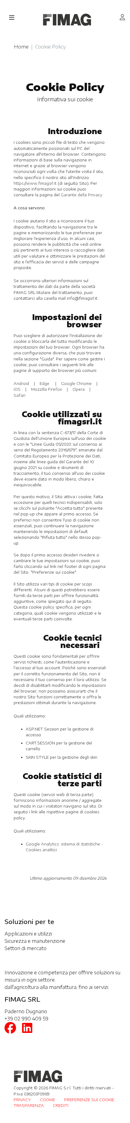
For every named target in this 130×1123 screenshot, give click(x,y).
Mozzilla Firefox (46, 389)
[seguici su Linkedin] (27, 1030)
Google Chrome (76, 383)
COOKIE (47, 1099)
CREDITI (60, 1105)
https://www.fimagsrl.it (35, 183)
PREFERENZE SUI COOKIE (89, 1099)
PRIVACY (22, 1099)
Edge (44, 383)
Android (22, 383)
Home (21, 47)
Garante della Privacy (81, 194)
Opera (78, 389)
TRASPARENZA (29, 1105)
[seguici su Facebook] (10, 1030)
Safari (19, 395)
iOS (18, 389)
